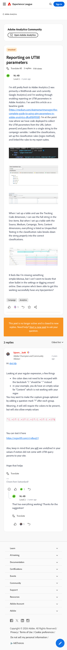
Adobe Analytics (11, 14)
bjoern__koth (20, 352)
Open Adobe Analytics (25, 34)
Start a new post (37, 327)
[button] (16, 68)
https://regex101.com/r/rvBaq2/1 (22, 438)
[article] (33, 421)
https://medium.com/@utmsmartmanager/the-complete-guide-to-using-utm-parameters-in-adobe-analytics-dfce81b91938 (33, 113)
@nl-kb (13, 363)
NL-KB (16, 75)
